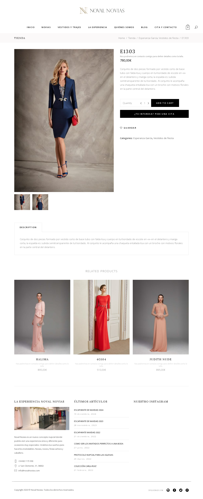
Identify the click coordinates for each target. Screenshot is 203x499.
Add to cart (165, 103)
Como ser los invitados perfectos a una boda (98, 443)
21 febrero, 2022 (83, 470)
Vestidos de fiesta (168, 38)
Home (121, 38)
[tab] (28, 227)
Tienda (131, 38)
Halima (42, 359)
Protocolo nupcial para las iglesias (93, 454)
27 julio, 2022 (82, 447)
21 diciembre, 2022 (85, 436)
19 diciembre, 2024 (85, 414)
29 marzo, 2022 (83, 459)
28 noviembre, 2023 (85, 425)
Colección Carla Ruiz (85, 466)
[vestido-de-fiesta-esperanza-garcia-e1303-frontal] (22, 202)
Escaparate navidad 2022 (87, 432)
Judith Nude (161, 359)
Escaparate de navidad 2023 (88, 421)
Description (28, 227)
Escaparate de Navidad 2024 (88, 410)
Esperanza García (148, 38)
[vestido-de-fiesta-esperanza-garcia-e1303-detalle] (40, 202)
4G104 (101, 359)
